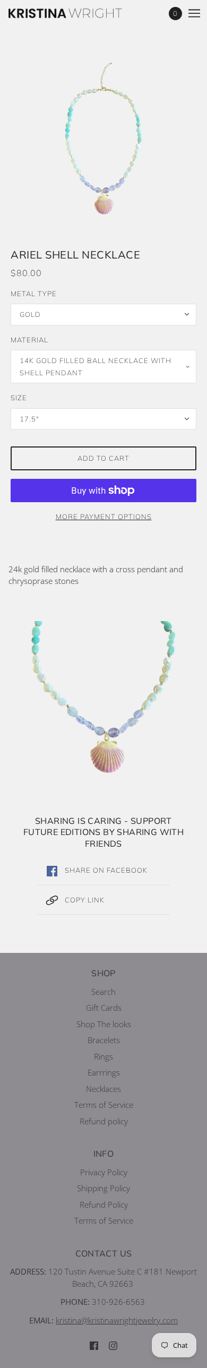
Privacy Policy (103, 1172)
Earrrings (104, 1072)
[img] (94, 1345)
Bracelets (104, 1040)
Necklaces (103, 1088)
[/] (76, 13)
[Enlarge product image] (103, 139)
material (29, 339)
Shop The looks (103, 1024)
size (19, 397)
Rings (103, 1056)
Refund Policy (104, 1204)
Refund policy (104, 1121)
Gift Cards (104, 1007)
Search (103, 991)
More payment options (104, 516)
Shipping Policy (103, 1188)
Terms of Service (103, 1104)
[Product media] (103, 697)
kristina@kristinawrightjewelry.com (117, 1320)
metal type (34, 293)
